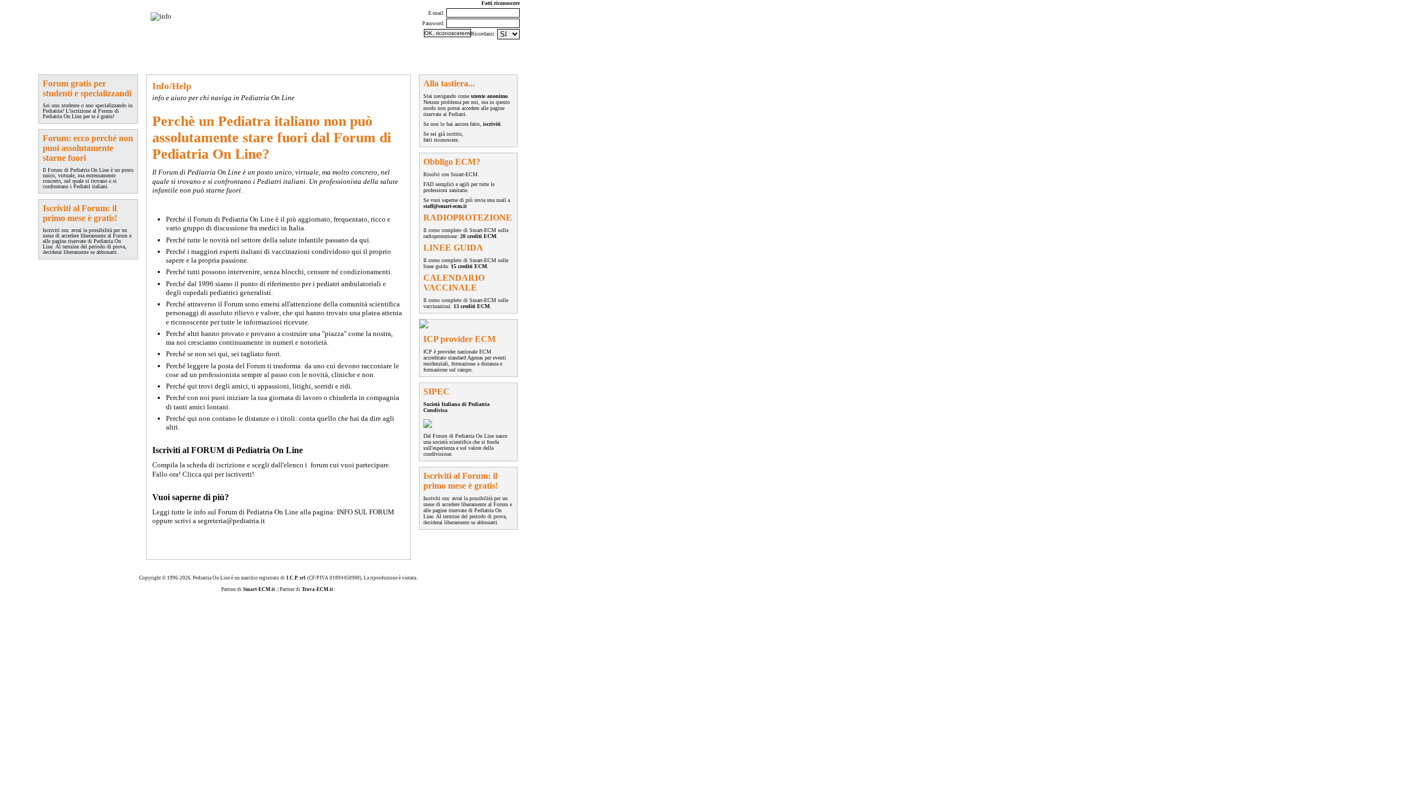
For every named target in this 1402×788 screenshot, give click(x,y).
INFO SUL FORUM (365, 512)
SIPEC (276, 57)
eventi (140, 57)
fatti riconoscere (440, 140)
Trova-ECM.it (317, 589)
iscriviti (492, 124)
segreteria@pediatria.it (231, 521)
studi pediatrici (240, 57)
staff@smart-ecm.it (445, 206)
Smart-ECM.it (259, 589)
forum (49, 57)
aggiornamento (174, 57)
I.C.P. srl (296, 578)
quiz (207, 57)
